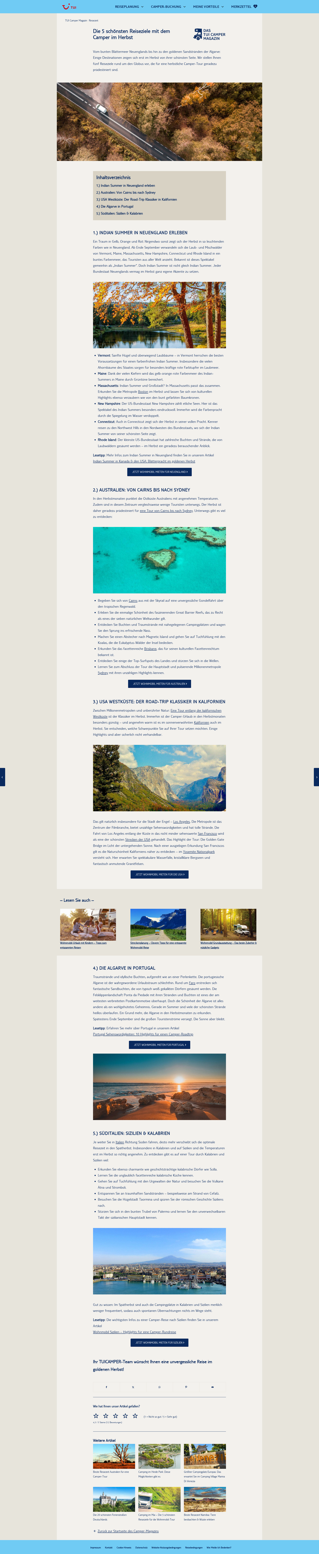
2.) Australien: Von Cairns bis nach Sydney (125, 192)
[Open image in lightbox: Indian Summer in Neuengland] (223, 345)
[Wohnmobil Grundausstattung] (228, 925)
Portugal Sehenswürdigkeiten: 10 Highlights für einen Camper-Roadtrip (143, 1034)
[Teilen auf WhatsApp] (159, 1387)
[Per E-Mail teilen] (212, 1387)
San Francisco (207, 833)
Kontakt (108, 1547)
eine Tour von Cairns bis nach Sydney (166, 511)
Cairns (133, 600)
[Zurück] (101, 315)
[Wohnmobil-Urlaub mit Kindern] (88, 925)
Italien (120, 1142)
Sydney (103, 673)
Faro (192, 983)
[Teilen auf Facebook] (106, 1387)
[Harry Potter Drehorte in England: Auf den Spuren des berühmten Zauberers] (2, 777)
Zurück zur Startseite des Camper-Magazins (128, 1531)
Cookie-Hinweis (124, 1547)
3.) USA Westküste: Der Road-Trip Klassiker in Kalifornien (136, 199)
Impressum (95, 1547)
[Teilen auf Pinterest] (186, 1387)
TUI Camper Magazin (76, 20)
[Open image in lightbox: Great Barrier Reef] (223, 590)
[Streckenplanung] (158, 925)
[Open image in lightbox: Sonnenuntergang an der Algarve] (223, 1116)
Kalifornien (201, 722)
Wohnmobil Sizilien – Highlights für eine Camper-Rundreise (134, 1332)
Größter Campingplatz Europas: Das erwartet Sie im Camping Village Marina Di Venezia (204, 1476)
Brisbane (150, 649)
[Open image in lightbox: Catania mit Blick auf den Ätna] (223, 1291)
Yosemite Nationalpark (199, 851)
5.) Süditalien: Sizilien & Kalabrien (119, 213)
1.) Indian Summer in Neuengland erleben (125, 185)
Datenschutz (141, 1547)
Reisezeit (93, 20)
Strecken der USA (137, 839)
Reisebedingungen (194, 1547)
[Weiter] (218, 315)
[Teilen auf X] (133, 1387)
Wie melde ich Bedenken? (219, 1547)
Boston (143, 391)
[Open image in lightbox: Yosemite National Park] (223, 808)
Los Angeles (181, 821)
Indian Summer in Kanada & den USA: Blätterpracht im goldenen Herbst (144, 461)
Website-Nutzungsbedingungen (166, 1547)
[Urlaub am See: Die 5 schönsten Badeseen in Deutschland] (316, 777)
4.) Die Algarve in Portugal (114, 206)
